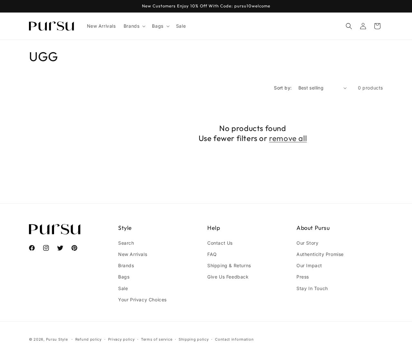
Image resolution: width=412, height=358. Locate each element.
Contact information (234, 339)
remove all (288, 138)
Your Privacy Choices (142, 299)
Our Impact (309, 265)
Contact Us (220, 243)
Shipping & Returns (229, 265)
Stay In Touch (312, 288)
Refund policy (88, 339)
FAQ (212, 254)
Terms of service (156, 339)
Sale (123, 288)
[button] (134, 26)
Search (126, 243)
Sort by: (283, 87)
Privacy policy (121, 339)
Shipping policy (194, 339)
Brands (126, 265)
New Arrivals (132, 254)
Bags (123, 276)
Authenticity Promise (320, 254)
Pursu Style (57, 339)
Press (302, 276)
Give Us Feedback (228, 276)
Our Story (307, 243)
